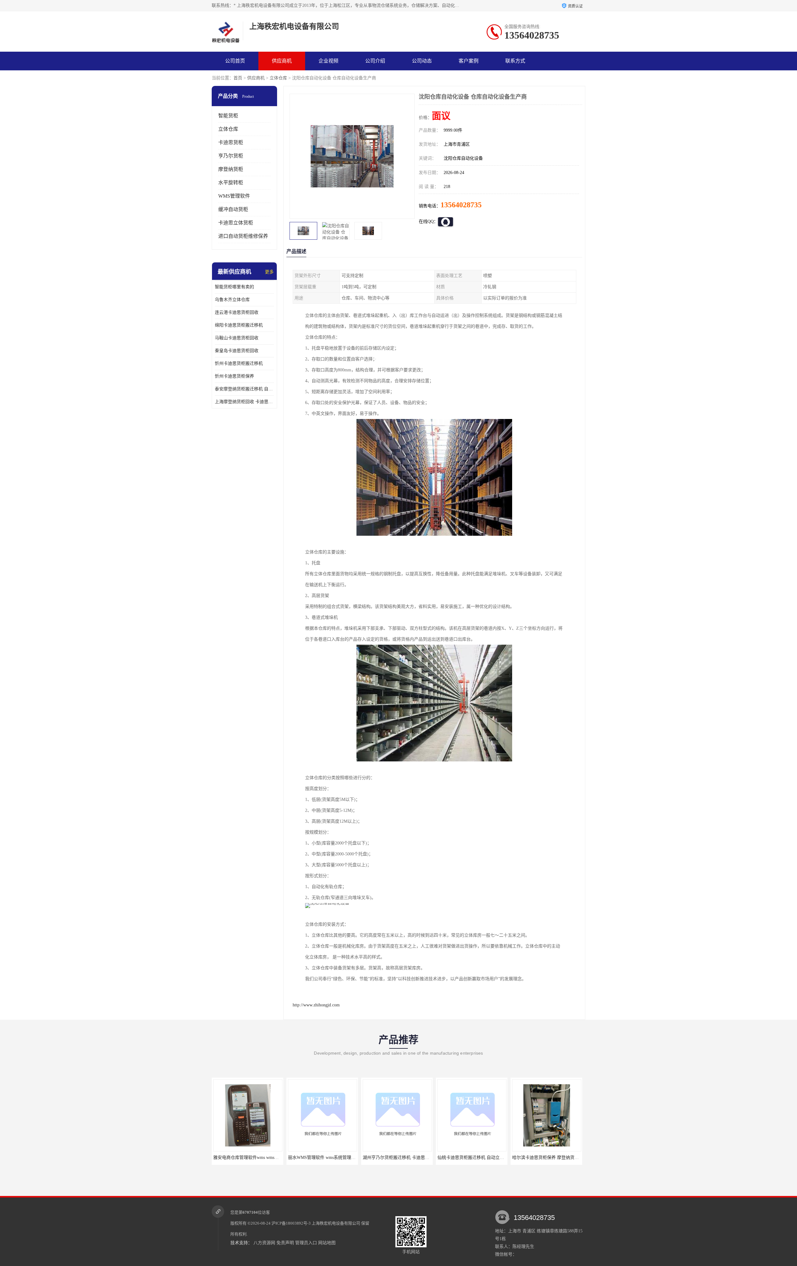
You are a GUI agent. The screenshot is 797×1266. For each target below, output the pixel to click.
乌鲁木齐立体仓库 (232, 299)
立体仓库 (278, 78)
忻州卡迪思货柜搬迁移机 (239, 363)
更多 (269, 272)
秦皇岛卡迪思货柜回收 (236, 350)
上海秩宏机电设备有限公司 (336, 1223)
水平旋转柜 (230, 182)
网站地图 (327, 1242)
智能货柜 (228, 115)
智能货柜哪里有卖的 (234, 287)
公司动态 (422, 61)
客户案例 (469, 61)
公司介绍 (375, 61)
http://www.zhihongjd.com (316, 1005)
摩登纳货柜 (230, 169)
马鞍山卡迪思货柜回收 (236, 338)
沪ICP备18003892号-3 (291, 1223)
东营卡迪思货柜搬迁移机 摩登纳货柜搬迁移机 (556, 1157)
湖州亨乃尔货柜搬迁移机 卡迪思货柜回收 (328, 1157)
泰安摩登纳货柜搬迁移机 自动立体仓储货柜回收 (244, 389)
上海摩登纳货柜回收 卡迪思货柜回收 (244, 401)
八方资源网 (264, 1242)
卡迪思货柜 (230, 142)
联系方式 (515, 61)
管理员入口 (306, 1242)
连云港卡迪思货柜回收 (236, 312)
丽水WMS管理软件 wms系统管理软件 (249, 1157)
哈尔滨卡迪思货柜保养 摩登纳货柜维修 (475, 1157)
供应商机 (282, 61)
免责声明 (285, 1242)
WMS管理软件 (234, 196)
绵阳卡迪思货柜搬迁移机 (239, 325)
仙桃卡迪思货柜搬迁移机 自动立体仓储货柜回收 (409, 1157)
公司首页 (235, 61)
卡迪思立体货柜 (235, 222)
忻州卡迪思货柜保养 (234, 376)
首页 (237, 78)
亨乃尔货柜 (230, 155)
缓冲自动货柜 (233, 209)
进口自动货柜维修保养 (243, 236)
